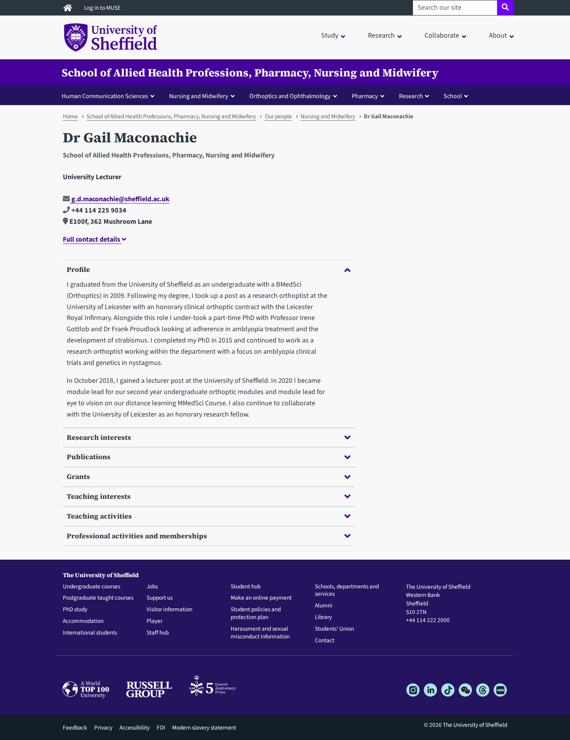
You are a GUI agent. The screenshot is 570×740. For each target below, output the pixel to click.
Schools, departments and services (347, 590)
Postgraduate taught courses (98, 598)
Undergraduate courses (91, 587)
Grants (78, 476)
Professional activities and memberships (137, 536)
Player (154, 621)
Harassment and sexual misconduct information (260, 633)
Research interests (99, 437)
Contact (324, 641)
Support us (160, 598)
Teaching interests (99, 496)
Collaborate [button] (442, 35)
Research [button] (381, 35)
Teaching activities (99, 516)
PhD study (75, 610)
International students (90, 633)
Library (323, 617)
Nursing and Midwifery (328, 116)
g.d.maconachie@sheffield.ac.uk (119, 199)
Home (70, 116)
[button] (110, 95)
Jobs (152, 587)
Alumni (323, 606)
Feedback (75, 727)
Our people (278, 116)
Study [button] (329, 35)
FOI (161, 727)
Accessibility (134, 727)
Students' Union (334, 629)
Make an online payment (261, 598)
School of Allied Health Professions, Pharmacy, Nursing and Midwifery (250, 72)
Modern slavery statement (204, 727)
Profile (78, 269)
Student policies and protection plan (256, 613)
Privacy (103, 727)
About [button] (498, 35)
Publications (89, 457)
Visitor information (169, 610)
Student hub (246, 587)
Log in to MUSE (103, 7)
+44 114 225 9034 (98, 210)
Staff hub (158, 633)
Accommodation (83, 621)
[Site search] (505, 7)
